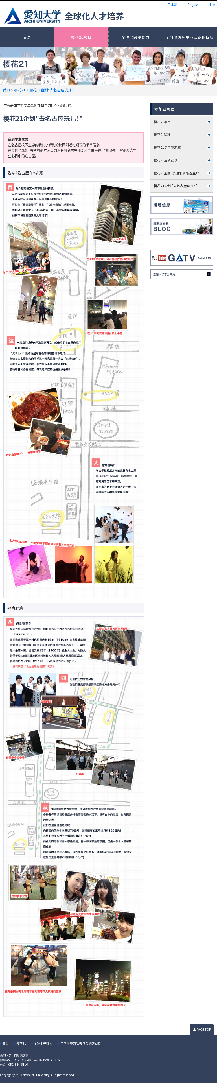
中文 (212, 4)
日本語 (172, 4)
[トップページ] (181, 274)
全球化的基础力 (136, 37)
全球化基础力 (43, 1043)
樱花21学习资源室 (167, 147)
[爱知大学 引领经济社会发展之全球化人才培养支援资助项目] (99, 16)
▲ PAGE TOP (202, 1029)
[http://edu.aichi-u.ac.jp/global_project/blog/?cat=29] (181, 205)
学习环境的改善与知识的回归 (80, 1043)
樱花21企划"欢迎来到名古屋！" (176, 173)
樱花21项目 (81, 37)
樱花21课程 (162, 134)
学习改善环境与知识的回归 (190, 37)
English (193, 4)
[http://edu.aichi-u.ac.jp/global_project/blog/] (181, 226)
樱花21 (21, 1043)
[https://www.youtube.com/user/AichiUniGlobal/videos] (181, 258)
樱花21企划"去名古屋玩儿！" (175, 185)
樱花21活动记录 (165, 160)
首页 (27, 37)
